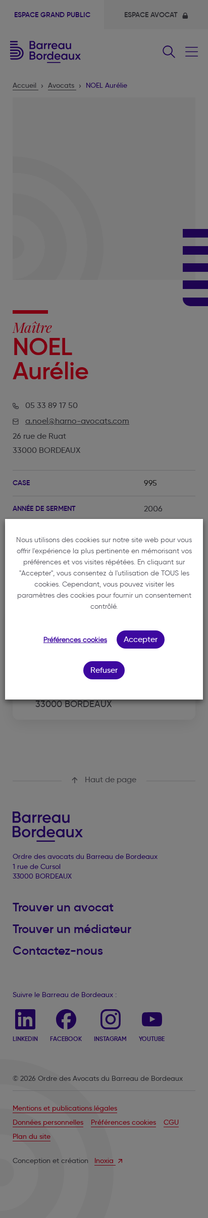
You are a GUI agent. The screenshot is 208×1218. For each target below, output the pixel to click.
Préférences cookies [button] (75, 639)
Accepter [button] (141, 639)
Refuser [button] (104, 670)
